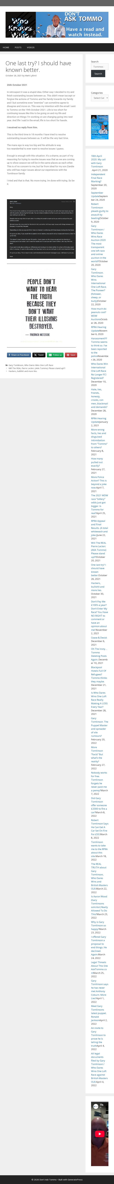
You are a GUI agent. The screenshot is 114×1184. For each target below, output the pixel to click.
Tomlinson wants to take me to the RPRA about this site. (99, 849)
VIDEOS (30, 47)
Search (94, 61)
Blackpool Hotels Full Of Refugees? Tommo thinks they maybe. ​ (99, 674)
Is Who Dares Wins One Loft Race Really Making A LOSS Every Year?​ (99, 699)
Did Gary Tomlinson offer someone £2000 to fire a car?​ (99, 805)
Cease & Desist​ (99, 637)
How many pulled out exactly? (97, 462)
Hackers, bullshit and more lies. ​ (23, 371)
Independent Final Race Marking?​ (98, 178)
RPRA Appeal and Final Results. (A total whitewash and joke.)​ (99, 528)
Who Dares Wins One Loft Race (38, 365)
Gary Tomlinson (16, 365)
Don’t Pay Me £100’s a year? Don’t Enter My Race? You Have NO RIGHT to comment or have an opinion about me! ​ (99, 615)
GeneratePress (75, 1179)
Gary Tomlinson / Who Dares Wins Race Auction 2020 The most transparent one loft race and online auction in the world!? (98, 243)
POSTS (18, 47)
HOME (6, 47)
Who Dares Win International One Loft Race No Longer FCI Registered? (99, 371)
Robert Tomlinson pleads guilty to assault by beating (99, 211)
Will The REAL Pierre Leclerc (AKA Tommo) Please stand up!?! (37, 368)
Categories (97, 92)
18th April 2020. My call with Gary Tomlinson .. (98, 163)
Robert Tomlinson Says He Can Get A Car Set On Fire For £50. (99, 827)
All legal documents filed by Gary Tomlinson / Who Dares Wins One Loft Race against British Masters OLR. (99, 1067)
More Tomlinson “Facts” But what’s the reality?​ (97, 754)
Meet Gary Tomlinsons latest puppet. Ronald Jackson (98, 1013)
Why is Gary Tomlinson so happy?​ (98, 925)
